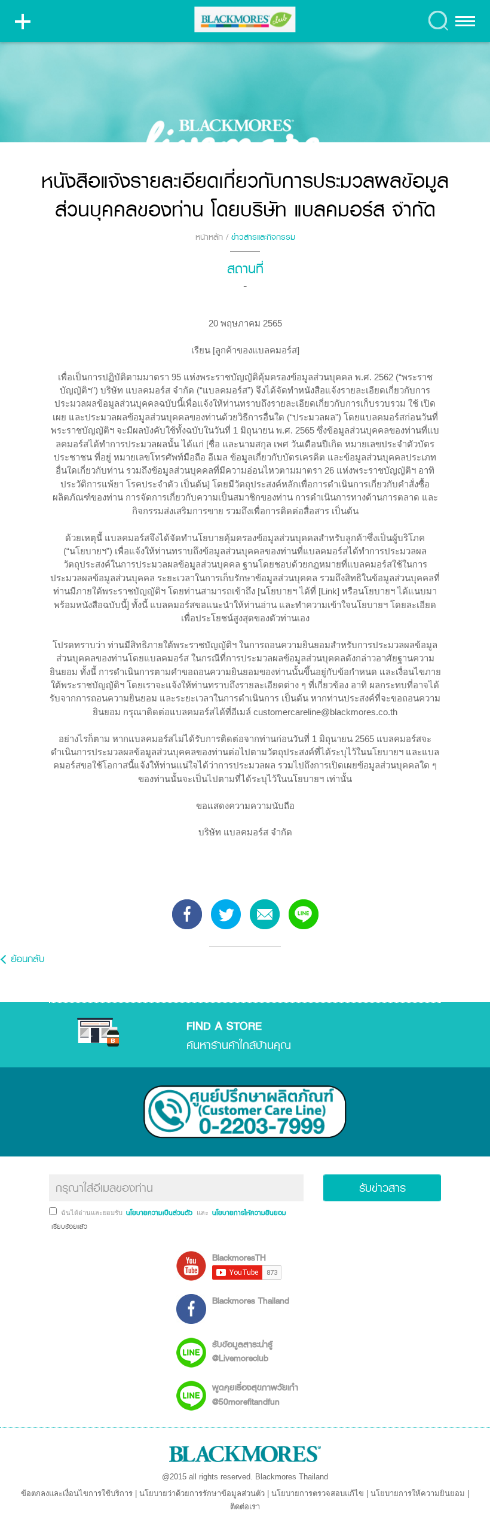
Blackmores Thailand (250, 1300)
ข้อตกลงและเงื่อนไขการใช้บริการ (77, 1493)
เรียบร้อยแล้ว (68, 1226)
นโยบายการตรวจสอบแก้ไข (317, 1493)
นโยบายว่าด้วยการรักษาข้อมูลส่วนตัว (202, 1493)
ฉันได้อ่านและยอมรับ (92, 1212)
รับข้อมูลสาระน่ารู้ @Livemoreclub (242, 1351)
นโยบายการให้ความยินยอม (417, 1493)
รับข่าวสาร (382, 1187)
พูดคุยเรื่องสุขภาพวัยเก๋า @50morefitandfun (255, 1394)
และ (203, 1212)
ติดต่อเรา (245, 1506)
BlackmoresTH (239, 1257)
